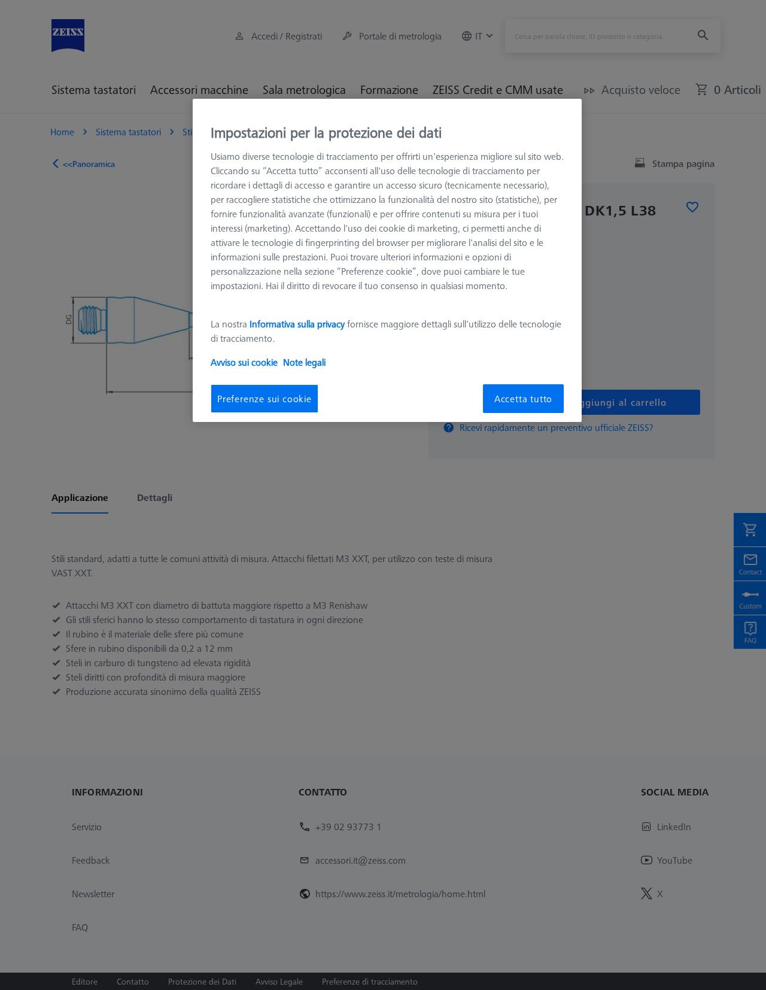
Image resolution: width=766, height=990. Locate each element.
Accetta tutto (523, 398)
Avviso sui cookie (244, 362)
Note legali (304, 362)
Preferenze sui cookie (264, 398)
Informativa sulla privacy (297, 323)
